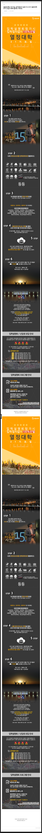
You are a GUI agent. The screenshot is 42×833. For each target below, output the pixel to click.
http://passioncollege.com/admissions (21, 412)
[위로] (36, 828)
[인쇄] (39, 828)
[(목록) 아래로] (37, 828)
